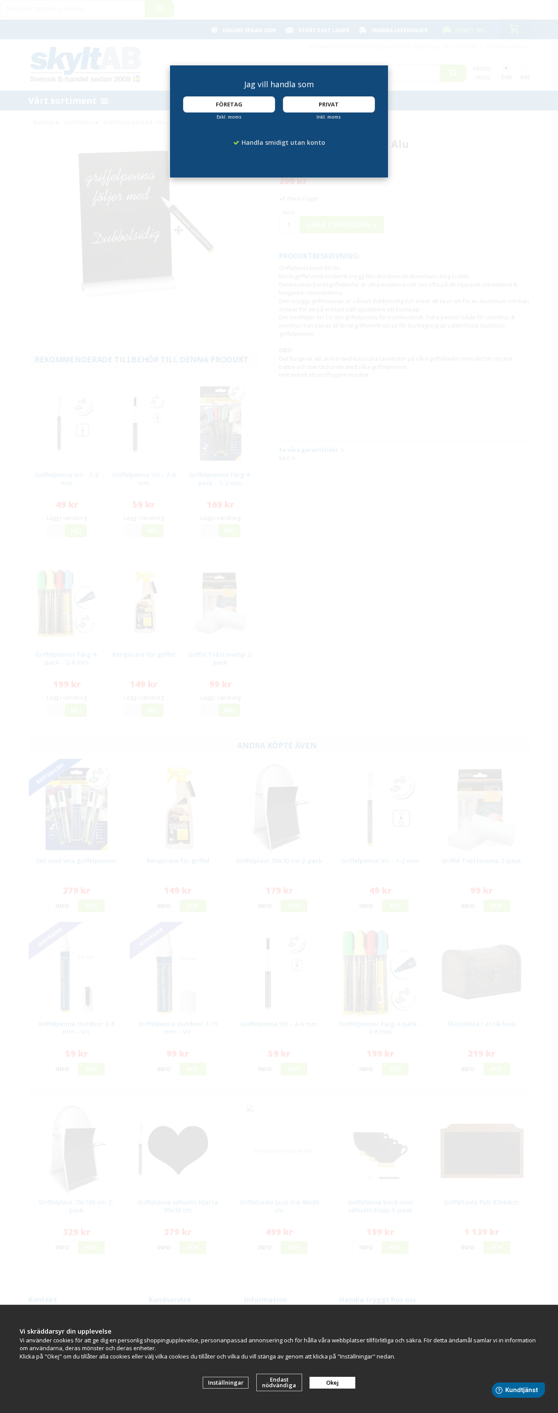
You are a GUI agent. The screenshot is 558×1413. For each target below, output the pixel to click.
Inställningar (226, 1382)
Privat (329, 104)
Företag (229, 104)
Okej (332, 1382)
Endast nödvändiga (279, 1382)
